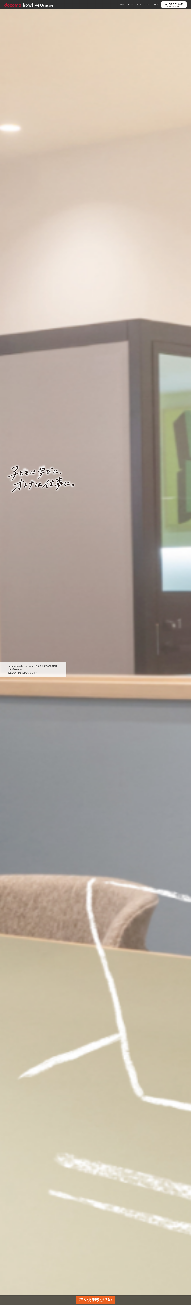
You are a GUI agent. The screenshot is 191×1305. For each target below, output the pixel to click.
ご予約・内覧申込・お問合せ (95, 1300)
